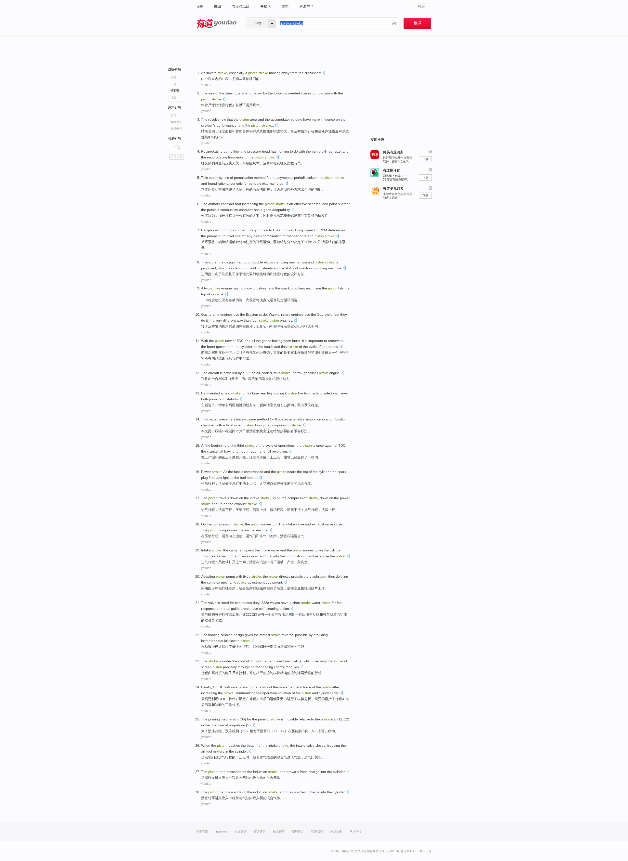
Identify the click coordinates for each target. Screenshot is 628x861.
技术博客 (279, 831)
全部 (173, 77)
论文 (173, 97)
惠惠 (285, 7)
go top (177, 147)
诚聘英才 (298, 831)
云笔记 (265, 7)
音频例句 (176, 122)
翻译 (217, 7)
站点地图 (336, 831)
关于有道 (202, 831)
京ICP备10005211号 (418, 851)
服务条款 (373, 851)
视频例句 (176, 128)
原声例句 (174, 107)
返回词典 (177, 156)
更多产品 (306, 7)
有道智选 (241, 831)
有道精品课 (240, 7)
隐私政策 (360, 851)
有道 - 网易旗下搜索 (216, 23)
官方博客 (260, 831)
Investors (221, 831)
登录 (421, 7)
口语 (173, 84)
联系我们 (317, 831)
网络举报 (355, 831)
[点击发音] (324, 73)
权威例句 (174, 138)
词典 (199, 7)
